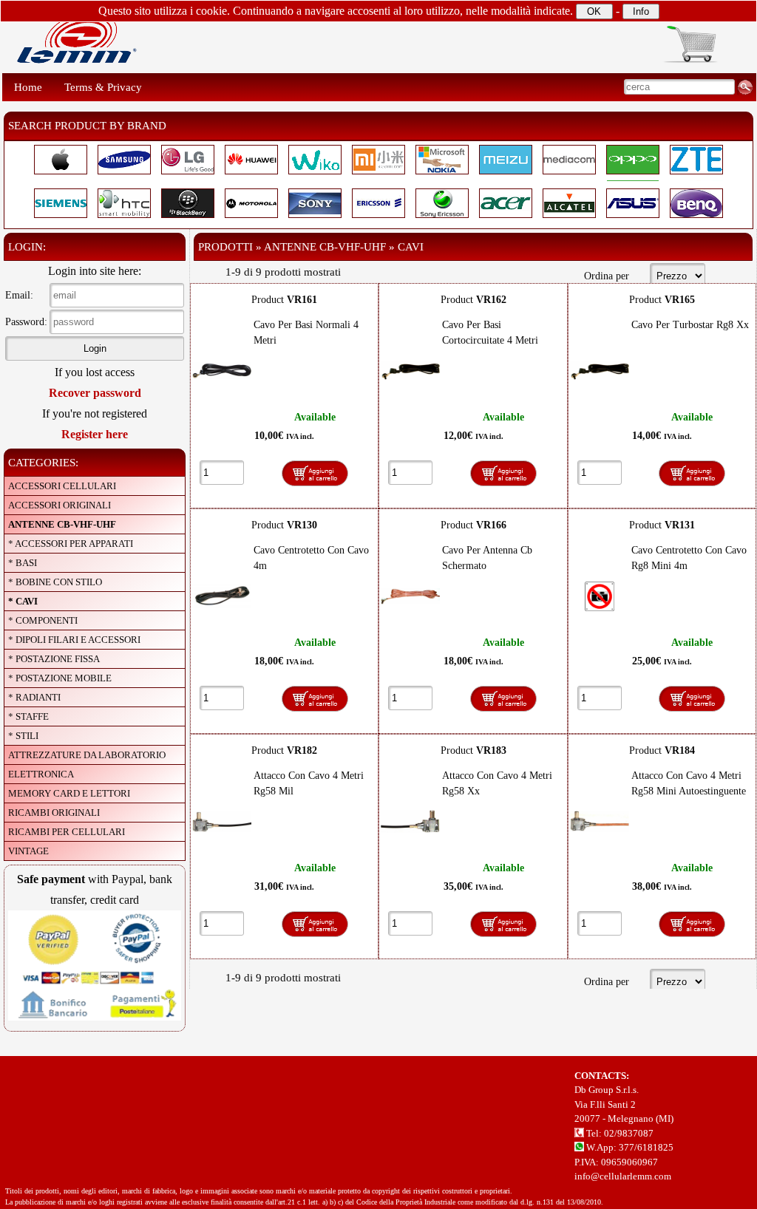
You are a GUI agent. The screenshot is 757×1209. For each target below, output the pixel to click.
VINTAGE (28, 850)
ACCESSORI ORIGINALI (59, 505)
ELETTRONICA (41, 774)
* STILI (23, 735)
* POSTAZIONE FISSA (54, 658)
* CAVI (23, 601)
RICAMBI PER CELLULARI (66, 831)
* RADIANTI (34, 697)
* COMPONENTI (43, 620)
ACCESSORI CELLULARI (62, 485)
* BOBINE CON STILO (55, 582)
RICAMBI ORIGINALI (54, 812)
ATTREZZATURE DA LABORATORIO (87, 754)
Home (28, 87)
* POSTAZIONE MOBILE (60, 678)
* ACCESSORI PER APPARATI (70, 543)
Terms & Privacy (103, 87)
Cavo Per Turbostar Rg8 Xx (690, 324)
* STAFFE (28, 716)
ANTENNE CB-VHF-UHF (62, 524)
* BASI (22, 562)
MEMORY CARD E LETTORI (69, 793)
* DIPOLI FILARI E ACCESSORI (74, 639)
